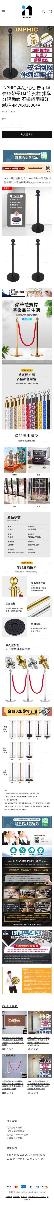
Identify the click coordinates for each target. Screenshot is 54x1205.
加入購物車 (27, 134)
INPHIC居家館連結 (16, 1131)
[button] (3, 11)
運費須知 (16, 1197)
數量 (4, 118)
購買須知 (24, 1197)
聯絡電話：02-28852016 (37, 1197)
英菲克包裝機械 (14, 1127)
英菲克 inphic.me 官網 (17, 1134)
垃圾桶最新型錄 (14, 1138)
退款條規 (9, 1197)
